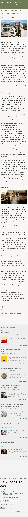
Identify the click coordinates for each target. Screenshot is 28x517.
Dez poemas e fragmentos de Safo (12, 368)
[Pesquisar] (26, 3)
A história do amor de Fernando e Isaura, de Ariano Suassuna (12, 405)
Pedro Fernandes (6, 316)
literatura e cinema (15, 313)
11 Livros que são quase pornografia (8, 331)
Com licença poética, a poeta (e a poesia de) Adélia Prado (11, 386)
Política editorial (10, 494)
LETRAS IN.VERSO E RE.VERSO (14, 3)
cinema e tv (5, 313)
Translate (12, 502)
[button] (26, 11)
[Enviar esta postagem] (2, 310)
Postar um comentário (9, 321)
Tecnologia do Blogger (15, 511)
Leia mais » (23, 345)
